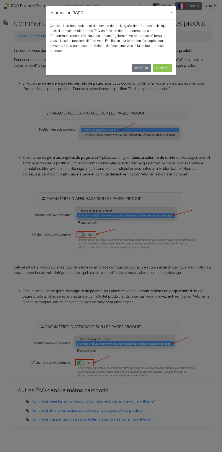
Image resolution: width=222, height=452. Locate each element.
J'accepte (162, 68)
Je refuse (141, 68)
